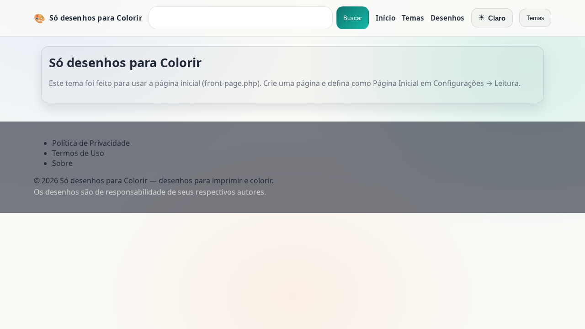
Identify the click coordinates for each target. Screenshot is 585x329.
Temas (413, 17)
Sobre (62, 163)
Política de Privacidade (91, 143)
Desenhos (447, 17)
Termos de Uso (78, 153)
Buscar (352, 18)
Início (385, 17)
